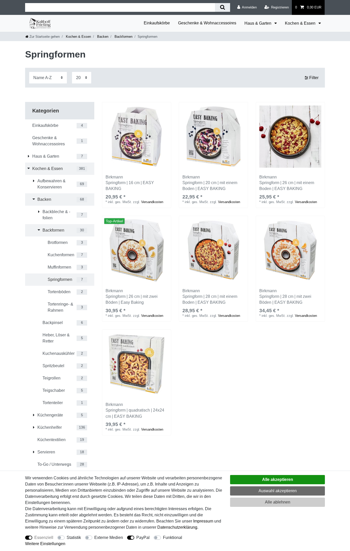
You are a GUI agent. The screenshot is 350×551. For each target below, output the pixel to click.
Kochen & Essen (300, 23)
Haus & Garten (258, 23)
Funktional (172, 537)
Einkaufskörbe (157, 23)
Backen (102, 37)
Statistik (74, 537)
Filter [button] (313, 77)
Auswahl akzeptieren (278, 491)
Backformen (123, 37)
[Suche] (222, 7)
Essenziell (43, 537)
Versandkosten (152, 202)
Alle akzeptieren (277, 479)
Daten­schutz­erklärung (177, 527)
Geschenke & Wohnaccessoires (207, 23)
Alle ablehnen (277, 502)
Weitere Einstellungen (45, 544)
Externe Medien (108, 537)
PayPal (143, 537)
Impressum (203, 521)
